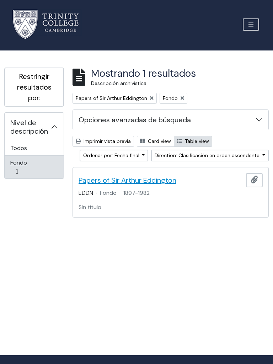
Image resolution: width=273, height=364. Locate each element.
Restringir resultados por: (34, 87)
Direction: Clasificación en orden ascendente (208, 155)
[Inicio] (49, 24)
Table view (196, 141)
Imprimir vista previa (106, 141)
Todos (18, 148)
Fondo (27, 167)
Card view (158, 141)
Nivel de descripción (29, 127)
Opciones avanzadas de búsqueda (135, 119)
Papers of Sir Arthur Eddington (127, 180)
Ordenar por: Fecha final (112, 155)
